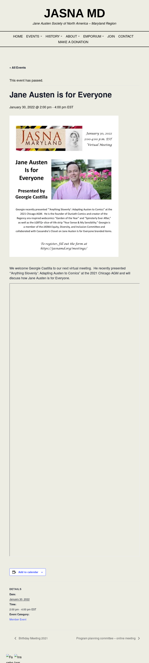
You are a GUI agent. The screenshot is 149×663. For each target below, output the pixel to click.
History (53, 36)
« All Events (17, 67)
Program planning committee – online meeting (106, 638)
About (71, 36)
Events (32, 36)
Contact (126, 36)
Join (111, 36)
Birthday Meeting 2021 (33, 638)
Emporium (92, 36)
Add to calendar (28, 572)
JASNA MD (74, 13)
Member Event (17, 619)
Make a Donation (73, 41)
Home (18, 36)
